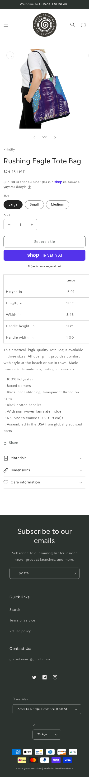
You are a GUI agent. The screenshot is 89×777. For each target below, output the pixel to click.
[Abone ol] (74, 573)
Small (34, 205)
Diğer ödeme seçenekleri (44, 266)
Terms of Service (22, 620)
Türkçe (42, 734)
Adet (7, 215)
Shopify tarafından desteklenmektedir (54, 768)
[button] (6, 25)
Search (14, 610)
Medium (57, 205)
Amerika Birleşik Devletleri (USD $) (42, 709)
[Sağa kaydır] (55, 137)
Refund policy (20, 631)
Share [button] (13, 443)
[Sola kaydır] (34, 137)
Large (13, 205)
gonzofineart (30, 768)
